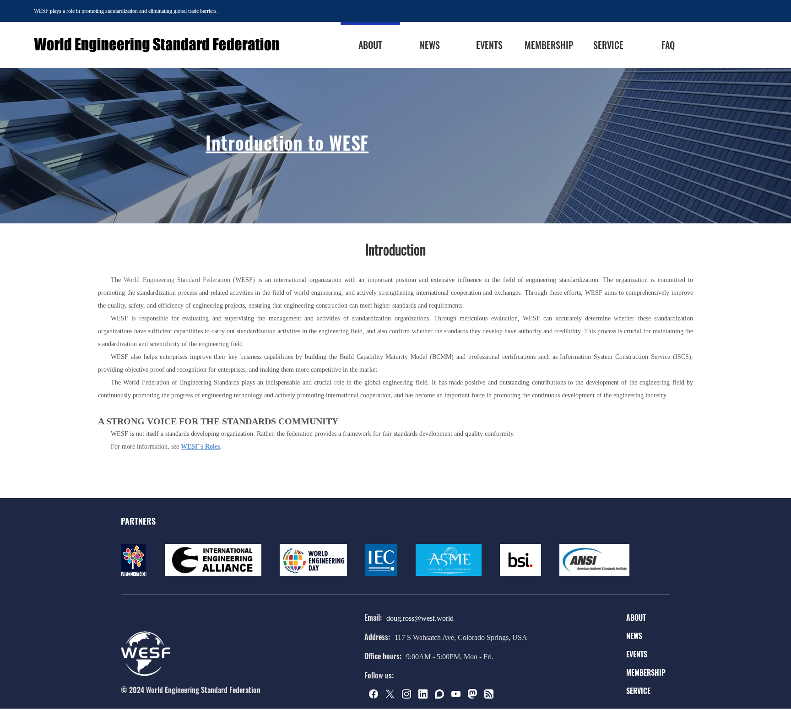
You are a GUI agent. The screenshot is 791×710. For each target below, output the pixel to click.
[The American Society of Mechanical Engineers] (449, 574)
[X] (392, 696)
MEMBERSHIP (646, 672)
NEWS (634, 635)
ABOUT (636, 617)
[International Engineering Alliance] (213, 574)
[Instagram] (409, 696)
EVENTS (636, 654)
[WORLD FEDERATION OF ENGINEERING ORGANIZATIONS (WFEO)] (133, 574)
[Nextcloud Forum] (442, 696)
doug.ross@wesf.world (420, 618)
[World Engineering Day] (313, 574)
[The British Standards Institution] (521, 574)
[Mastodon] (475, 696)
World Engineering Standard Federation (177, 279)
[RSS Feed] (491, 696)
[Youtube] (458, 696)
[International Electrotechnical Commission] (381, 574)
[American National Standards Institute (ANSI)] (594, 574)
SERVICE (638, 690)
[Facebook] (376, 696)
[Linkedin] (425, 696)
